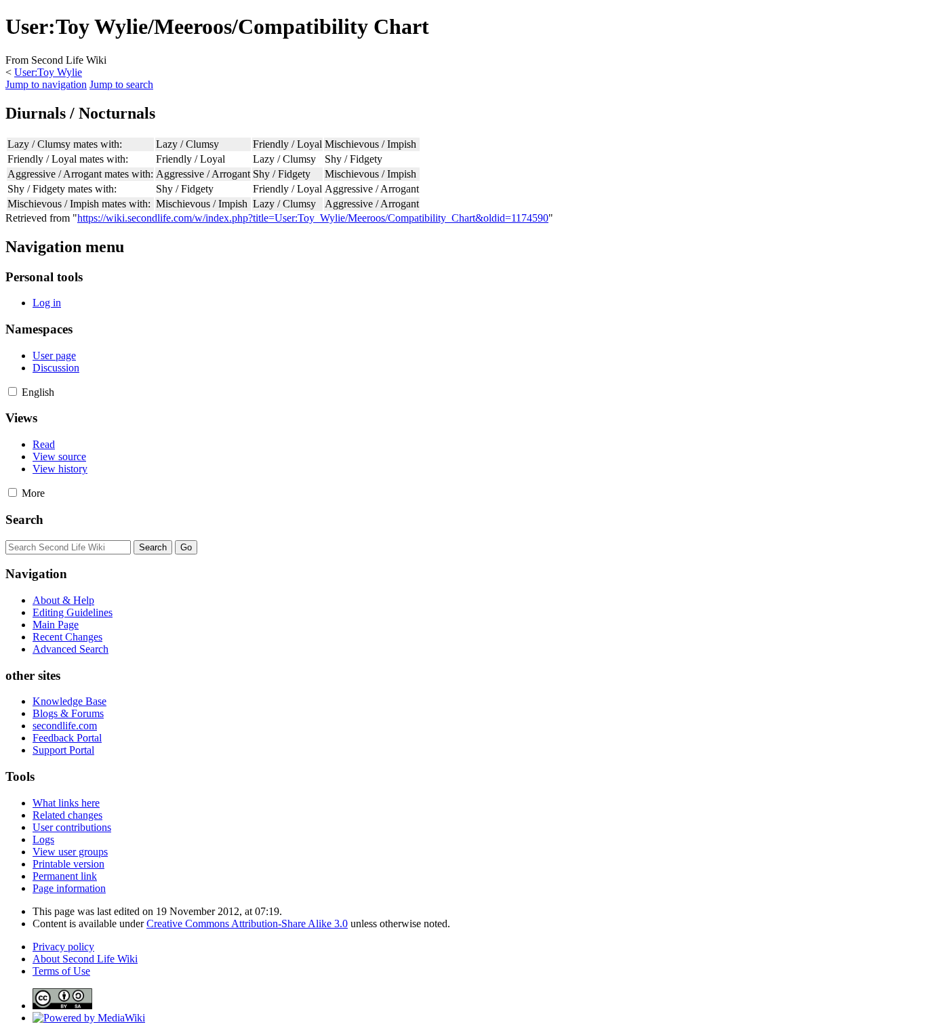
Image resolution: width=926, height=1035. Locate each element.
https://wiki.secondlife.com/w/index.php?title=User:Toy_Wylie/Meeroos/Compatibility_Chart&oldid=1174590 (312, 218)
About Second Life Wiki (85, 959)
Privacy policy (63, 946)
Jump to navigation (46, 84)
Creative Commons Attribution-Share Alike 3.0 (247, 923)
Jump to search (121, 84)
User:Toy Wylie (48, 72)
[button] (12, 391)
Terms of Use (61, 971)
